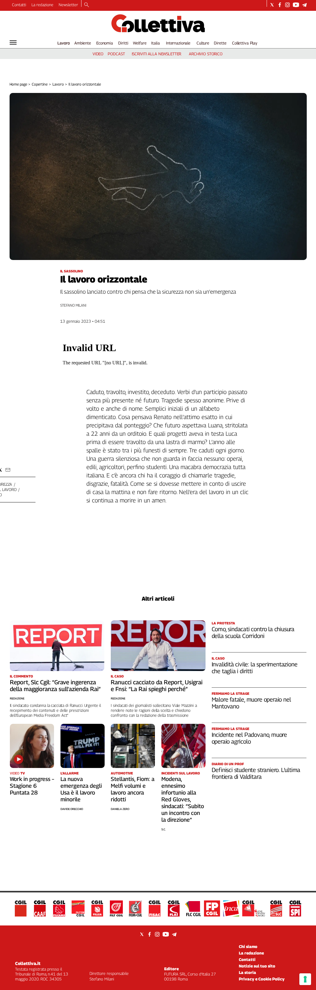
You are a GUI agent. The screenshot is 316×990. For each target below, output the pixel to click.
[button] (8, 470)
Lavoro (63, 42)
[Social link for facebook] (279, 4)
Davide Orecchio (71, 809)
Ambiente (82, 42)
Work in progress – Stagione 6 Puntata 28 (32, 786)
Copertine (40, 84)
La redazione (42, 4)
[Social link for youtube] (296, 4)
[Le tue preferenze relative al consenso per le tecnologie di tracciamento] (305, 979)
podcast (116, 53)
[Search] (86, 5)
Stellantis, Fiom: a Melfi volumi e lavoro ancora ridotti (132, 789)
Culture (203, 42)
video (98, 53)
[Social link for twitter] (272, 4)
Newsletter (68, 4)
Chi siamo (248, 946)
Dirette (220, 42)
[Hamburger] (13, 42)
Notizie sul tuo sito (257, 965)
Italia (155, 42)
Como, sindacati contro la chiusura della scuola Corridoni (253, 632)
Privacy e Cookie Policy (262, 978)
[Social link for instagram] (287, 4)
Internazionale (178, 42)
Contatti (19, 4)
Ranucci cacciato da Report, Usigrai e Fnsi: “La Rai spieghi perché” (156, 685)
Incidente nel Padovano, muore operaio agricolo (249, 738)
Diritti (123, 42)
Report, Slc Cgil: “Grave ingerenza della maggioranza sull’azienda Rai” (55, 685)
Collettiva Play (244, 42)
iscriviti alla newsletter (156, 53)
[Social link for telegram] (304, 4)
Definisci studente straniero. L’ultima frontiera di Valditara (256, 773)
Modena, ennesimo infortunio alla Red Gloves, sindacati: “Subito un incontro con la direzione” (182, 799)
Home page (18, 84)
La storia (247, 972)
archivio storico (205, 53)
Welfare (139, 42)
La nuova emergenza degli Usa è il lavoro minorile (81, 789)
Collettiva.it (27, 963)
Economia (104, 42)
